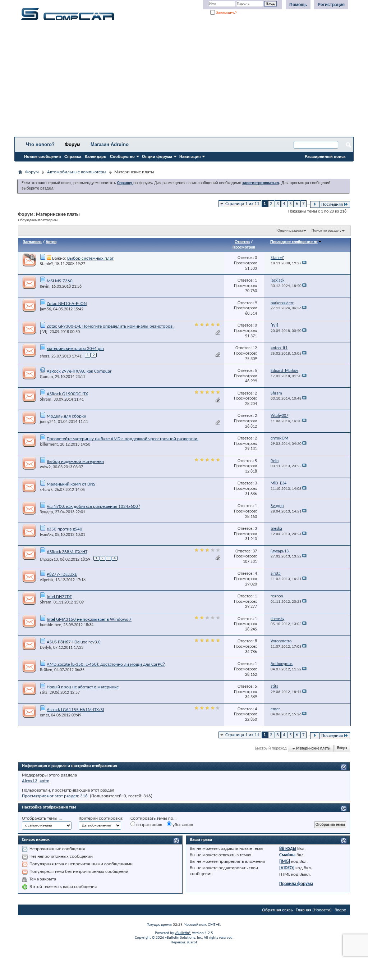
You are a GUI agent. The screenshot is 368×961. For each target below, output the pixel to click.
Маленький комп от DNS (71, 484)
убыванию (182, 825)
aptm (44, 781)
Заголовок (32, 242)
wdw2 (45, 467)
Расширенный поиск (325, 156)
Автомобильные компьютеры (76, 172)
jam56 (45, 309)
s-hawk (46, 490)
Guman (46, 377)
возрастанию (148, 825)
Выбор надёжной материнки (75, 461)
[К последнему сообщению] (304, 263)
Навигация (190, 156)
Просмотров (244, 247)
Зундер (46, 512)
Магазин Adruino (110, 144)
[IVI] (43, 332)
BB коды (287, 848)
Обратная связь (277, 910)
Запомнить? (226, 13)
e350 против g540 (64, 529)
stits (43, 693)
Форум (72, 144)
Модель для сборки (66, 416)
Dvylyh (45, 648)
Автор (51, 242)
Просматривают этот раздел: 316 (55, 796)
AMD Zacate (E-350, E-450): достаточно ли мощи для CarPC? (106, 664)
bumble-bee (50, 625)
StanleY (46, 264)
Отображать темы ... (42, 818)
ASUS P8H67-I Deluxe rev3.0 (74, 642)
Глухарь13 (49, 559)
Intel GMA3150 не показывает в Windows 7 (89, 619)
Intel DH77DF (59, 597)
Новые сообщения (42, 156)
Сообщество (122, 156)
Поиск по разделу (326, 231)
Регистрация (331, 4)
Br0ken (46, 670)
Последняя (332, 204)
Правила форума (296, 884)
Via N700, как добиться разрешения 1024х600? (93, 506)
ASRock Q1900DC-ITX (67, 394)
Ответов (242, 242)
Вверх (342, 749)
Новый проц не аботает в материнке (83, 687)
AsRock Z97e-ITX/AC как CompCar (79, 371)
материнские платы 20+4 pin (75, 348)
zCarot (192, 942)
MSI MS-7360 (60, 281)
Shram (45, 399)
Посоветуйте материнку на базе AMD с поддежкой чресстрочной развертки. (122, 439)
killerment (49, 444)
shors (44, 356)
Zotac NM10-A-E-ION (67, 303)
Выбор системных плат (90, 258)
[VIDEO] (286, 868)
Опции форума (157, 156)
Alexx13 (29, 781)
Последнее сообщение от (294, 242)
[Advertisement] (184, 81)
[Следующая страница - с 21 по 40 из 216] (314, 204)
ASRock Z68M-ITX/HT (67, 552)
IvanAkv (46, 535)
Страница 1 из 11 (242, 203)
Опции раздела (290, 231)
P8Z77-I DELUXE (62, 574)
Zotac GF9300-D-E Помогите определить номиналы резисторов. (110, 326)
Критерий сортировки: (101, 818)
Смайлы (287, 855)
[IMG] (284, 861)
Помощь (298, 4)
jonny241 (48, 422)
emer (44, 715)
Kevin (44, 286)
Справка (72, 156)
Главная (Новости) (314, 910)
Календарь (95, 156)
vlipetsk (46, 580)
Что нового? (40, 144)
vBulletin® (183, 933)
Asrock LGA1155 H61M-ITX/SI (75, 709)
